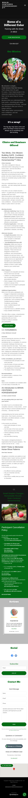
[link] (10, 8)
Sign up (14, 673)
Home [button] (14, 785)
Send (14, 724)
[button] (25, 5)
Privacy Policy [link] (23, 729)
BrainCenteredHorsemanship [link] (14, 786)
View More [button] (14, 628)
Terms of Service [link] (14, 730)
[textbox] (14, 668)
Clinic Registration (14, 37)
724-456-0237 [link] (14, 44)
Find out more (8, 325)
